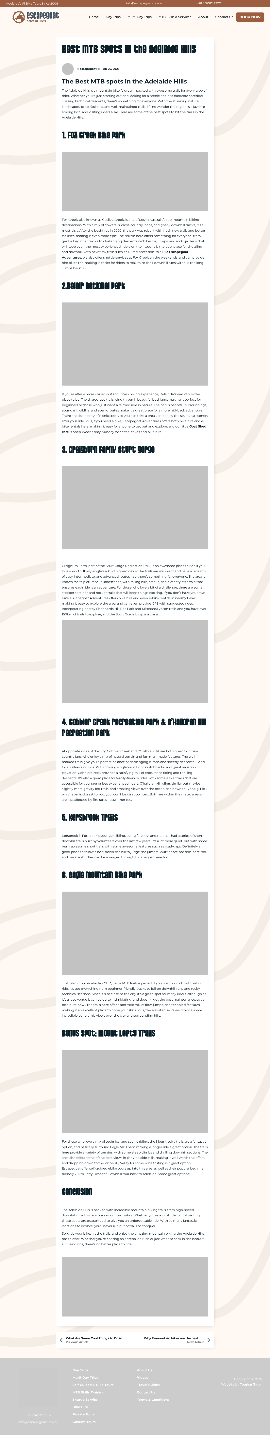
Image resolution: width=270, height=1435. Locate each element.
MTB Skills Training (89, 1392)
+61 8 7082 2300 (209, 3)
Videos (142, 1377)
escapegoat (88, 69)
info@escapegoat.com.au (144, 3)
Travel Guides (148, 1385)
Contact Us (224, 17)
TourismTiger (251, 1384)
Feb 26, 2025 (110, 69)
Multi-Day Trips (139, 17)
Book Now (250, 17)
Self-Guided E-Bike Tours (93, 1385)
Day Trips (113, 17)
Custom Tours (84, 1422)
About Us (144, 1370)
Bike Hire (80, 1407)
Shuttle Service (85, 1400)
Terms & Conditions (153, 1400)
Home (94, 17)
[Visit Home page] (35, 17)
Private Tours (84, 1414)
